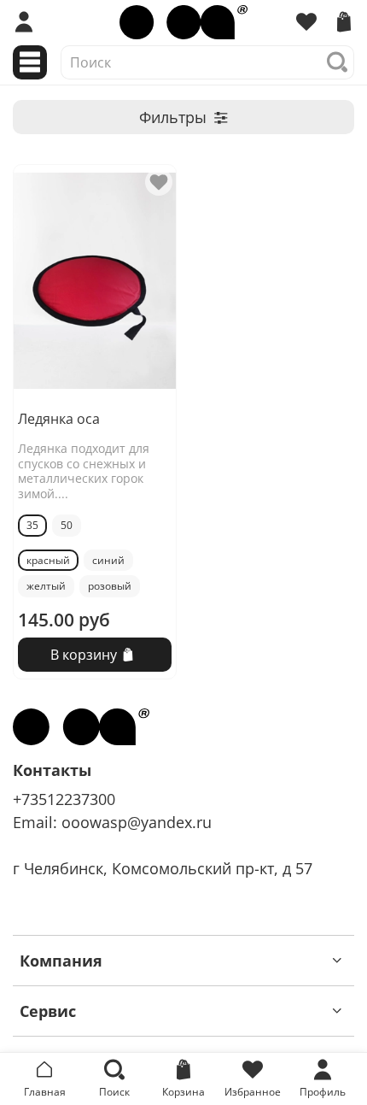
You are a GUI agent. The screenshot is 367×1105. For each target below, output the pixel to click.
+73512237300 (64, 799)
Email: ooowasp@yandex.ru (112, 822)
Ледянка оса (59, 418)
